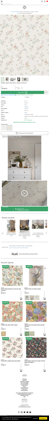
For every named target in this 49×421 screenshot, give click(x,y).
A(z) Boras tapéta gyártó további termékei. (18, 247)
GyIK (24, 396)
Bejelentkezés (24, 388)
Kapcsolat (24, 389)
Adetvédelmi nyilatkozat (24, 394)
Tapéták (17, 11)
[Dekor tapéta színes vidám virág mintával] (3, 333)
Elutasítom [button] (35, 418)
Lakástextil (24, 385)
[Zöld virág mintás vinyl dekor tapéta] (27, 333)
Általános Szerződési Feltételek (24, 393)
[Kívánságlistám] (47, 1)
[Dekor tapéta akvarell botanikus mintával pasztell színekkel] (32, 333)
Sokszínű (26, 106)
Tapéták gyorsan (24, 381)
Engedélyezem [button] (43, 418)
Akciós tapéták (24, 384)
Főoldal (12, 11)
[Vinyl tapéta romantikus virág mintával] (27, 297)
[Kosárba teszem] (21, 298)
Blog (24, 386)
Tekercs (18, 88)
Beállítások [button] (15, 419)
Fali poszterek (24, 382)
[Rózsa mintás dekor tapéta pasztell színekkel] (32, 297)
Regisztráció (24, 390)
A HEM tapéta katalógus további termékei (28, 253)
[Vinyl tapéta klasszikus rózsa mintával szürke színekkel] (37, 297)
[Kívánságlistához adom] (46, 92)
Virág (25, 112)
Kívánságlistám (24, 395)
